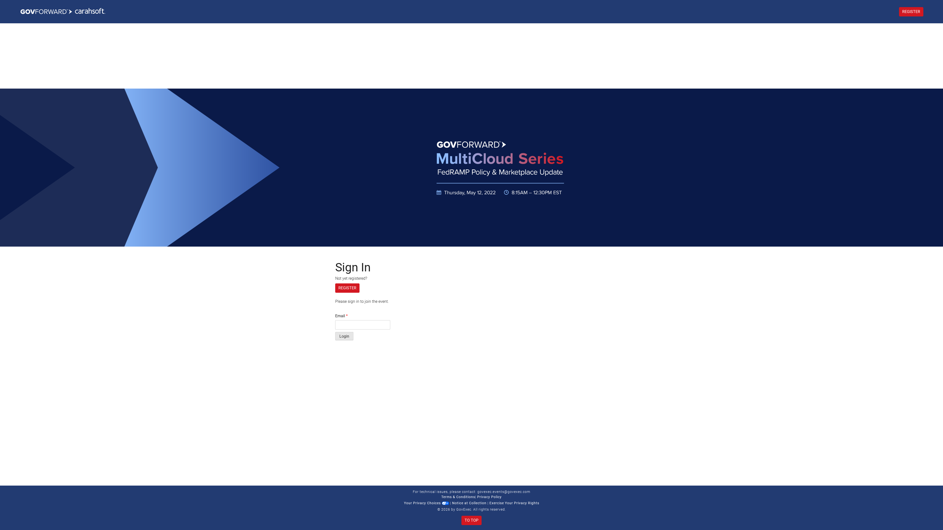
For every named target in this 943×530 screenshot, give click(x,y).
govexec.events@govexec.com (503, 492)
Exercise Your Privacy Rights (514, 503)
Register (911, 11)
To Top (471, 520)
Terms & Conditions (458, 497)
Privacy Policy (489, 497)
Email (341, 316)
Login (344, 336)
